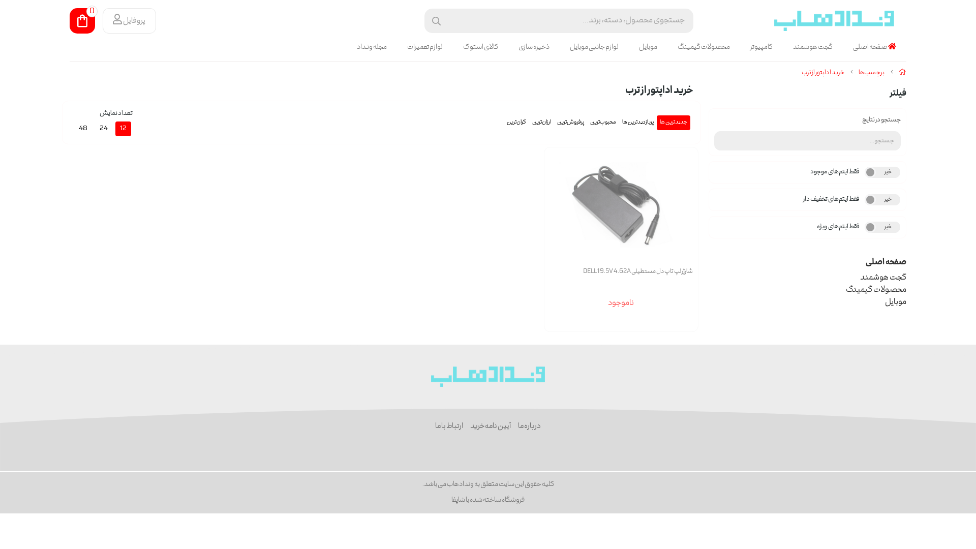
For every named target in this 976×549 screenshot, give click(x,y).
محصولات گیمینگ (704, 47)
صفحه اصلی (870, 47)
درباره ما (529, 426)
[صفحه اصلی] (902, 73)
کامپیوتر (761, 47)
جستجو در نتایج (881, 120)
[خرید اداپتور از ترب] (488, 377)
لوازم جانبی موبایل (594, 47)
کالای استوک (480, 47)
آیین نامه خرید (490, 426)
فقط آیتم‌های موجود (835, 172)
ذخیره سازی (534, 47)
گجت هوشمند (813, 47)
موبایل (648, 47)
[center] (436, 21)
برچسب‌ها (871, 73)
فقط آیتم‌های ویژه (838, 227)
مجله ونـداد (372, 47)
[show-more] (685, 214)
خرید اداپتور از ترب (823, 73)
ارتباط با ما (449, 426)
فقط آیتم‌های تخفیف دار (831, 199)
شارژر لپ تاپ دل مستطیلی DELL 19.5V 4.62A (638, 272)
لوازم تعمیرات (425, 47)
